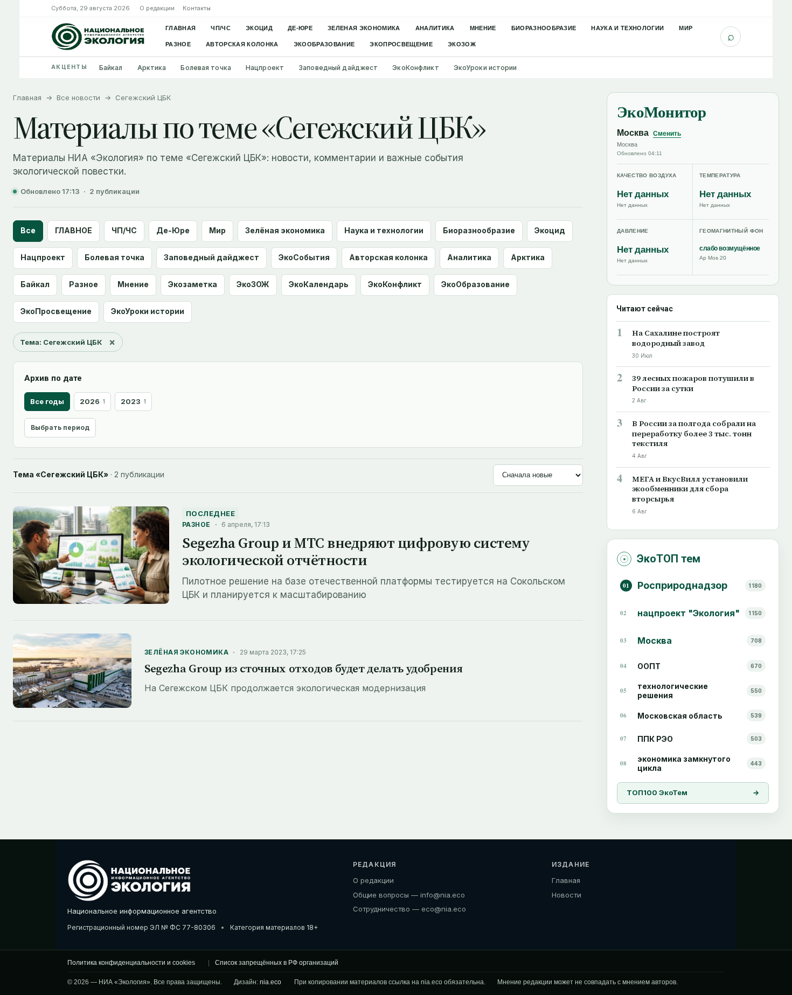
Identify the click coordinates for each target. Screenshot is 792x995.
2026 (92, 401)
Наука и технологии (627, 28)
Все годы (47, 401)
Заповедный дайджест (338, 68)
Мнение (483, 28)
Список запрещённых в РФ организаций (276, 962)
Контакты (197, 8)
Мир (685, 28)
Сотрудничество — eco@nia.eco (409, 908)
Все (28, 230)
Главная (180, 28)
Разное (178, 44)
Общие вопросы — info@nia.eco (409, 894)
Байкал (111, 68)
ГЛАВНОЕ (73, 230)
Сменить (667, 133)
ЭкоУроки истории (485, 68)
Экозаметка (192, 284)
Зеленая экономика (364, 28)
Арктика (151, 68)
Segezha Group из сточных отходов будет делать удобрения (303, 668)
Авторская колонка (242, 44)
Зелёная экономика (285, 230)
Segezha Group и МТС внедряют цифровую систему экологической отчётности (356, 551)
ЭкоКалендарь (319, 284)
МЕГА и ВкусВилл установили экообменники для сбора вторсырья (690, 489)
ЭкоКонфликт (415, 68)
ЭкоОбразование (324, 44)
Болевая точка (205, 68)
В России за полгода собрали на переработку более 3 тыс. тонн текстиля (694, 434)
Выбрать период (60, 427)
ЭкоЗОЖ (462, 44)
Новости (566, 894)
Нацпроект (265, 68)
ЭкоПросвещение (401, 44)
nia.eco (270, 982)
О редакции (157, 8)
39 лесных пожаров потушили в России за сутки (693, 383)
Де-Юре (300, 28)
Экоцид (259, 28)
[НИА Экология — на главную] (98, 37)
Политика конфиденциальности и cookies (131, 962)
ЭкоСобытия (304, 257)
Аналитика (435, 28)
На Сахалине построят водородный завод (676, 338)
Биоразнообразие (543, 28)
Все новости (78, 97)
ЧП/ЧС (221, 28)
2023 (133, 401)
